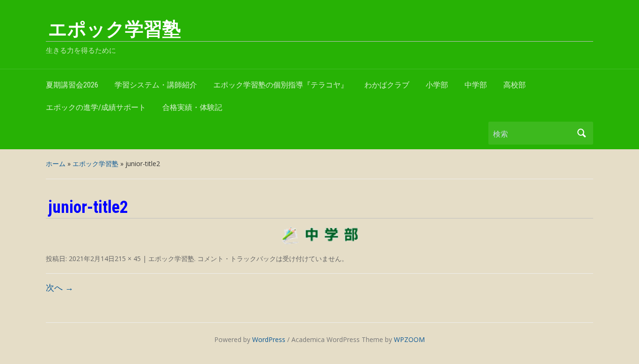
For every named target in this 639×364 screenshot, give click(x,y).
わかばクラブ (386, 84)
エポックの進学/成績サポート (96, 107)
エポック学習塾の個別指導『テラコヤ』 (280, 84)
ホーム (55, 163)
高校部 (514, 84)
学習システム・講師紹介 (156, 84)
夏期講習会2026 (72, 84)
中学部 (476, 84)
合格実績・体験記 (192, 107)
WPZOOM (409, 339)
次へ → (59, 287)
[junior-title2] (319, 235)
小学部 (437, 84)
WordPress (268, 339)
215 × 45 (128, 258)
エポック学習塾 (114, 29)
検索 (581, 133)
